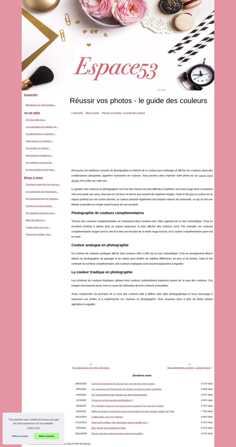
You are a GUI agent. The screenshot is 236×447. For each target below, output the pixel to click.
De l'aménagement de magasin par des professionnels (119, 395)
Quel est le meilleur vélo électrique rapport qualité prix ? (120, 422)
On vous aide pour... (36, 119)
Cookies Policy (65, 443)
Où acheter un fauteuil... (38, 148)
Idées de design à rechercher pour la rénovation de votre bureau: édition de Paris (133, 411)
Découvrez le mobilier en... (39, 155)
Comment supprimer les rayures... (43, 184)
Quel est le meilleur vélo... (39, 234)
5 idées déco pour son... (38, 227)
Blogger (87, 443)
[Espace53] (118, 45)
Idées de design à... (36, 220)
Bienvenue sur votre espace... (41, 105)
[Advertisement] (142, 138)
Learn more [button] (33, 427)
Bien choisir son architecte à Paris (109, 428)
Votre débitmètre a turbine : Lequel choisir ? (189, 367)
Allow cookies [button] (46, 436)
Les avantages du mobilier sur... (42, 126)
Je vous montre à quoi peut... (40, 169)
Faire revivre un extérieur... (39, 141)
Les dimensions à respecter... (41, 134)
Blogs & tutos (92, 112)
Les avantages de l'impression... (42, 191)
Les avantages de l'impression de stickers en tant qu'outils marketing (126, 389)
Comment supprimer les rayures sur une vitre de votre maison (123, 383)
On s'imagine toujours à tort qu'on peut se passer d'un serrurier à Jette (127, 406)
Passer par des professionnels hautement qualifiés (117, 433)
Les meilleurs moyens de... (39, 162)
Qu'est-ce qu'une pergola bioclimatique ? (112, 400)
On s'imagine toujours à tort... (41, 213)
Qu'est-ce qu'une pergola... (39, 206)
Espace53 (78, 112)
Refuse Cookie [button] (20, 436)
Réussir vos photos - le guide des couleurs (123, 112)
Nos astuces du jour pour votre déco (90, 367)
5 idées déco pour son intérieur (107, 417)
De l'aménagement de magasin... (42, 198)
